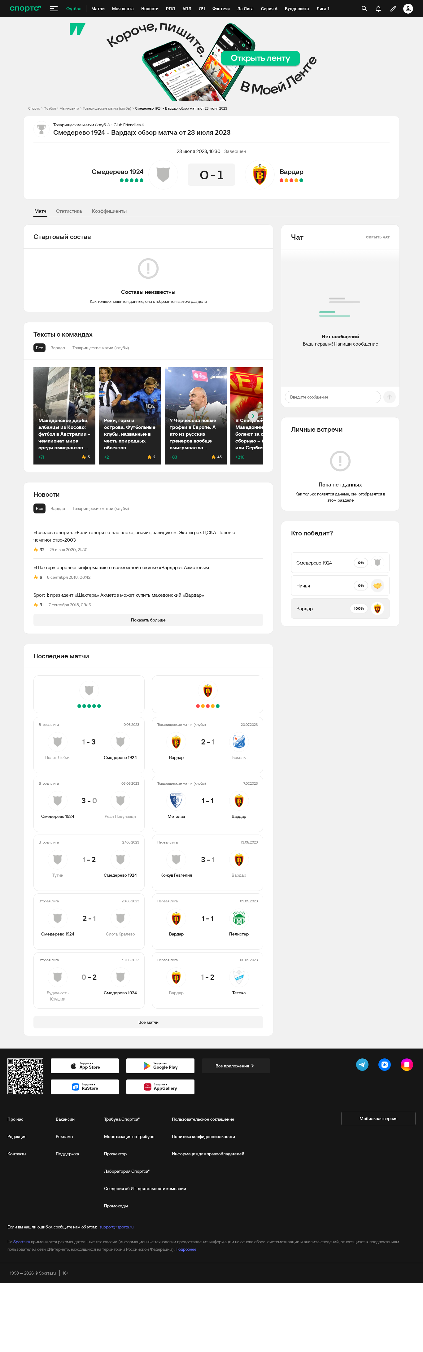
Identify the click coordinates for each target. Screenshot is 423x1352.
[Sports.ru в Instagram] (408, 1065)
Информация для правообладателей (208, 1154)
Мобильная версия (378, 1118)
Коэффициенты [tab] (109, 211)
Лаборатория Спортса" (127, 1171)
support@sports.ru (116, 1227)
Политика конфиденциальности (203, 1136)
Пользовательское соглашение (203, 1119)
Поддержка (67, 1154)
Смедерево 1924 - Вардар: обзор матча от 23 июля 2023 (181, 108)
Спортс (34, 108)
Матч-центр (69, 108)
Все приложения (232, 1066)
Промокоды (116, 1206)
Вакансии (65, 1119)
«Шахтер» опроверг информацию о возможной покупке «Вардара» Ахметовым (121, 567)
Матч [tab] (40, 211)
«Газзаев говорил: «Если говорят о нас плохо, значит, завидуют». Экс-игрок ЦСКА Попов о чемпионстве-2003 (134, 536)
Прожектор (115, 1154)
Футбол (50, 108)
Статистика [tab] (69, 211)
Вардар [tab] (57, 508)
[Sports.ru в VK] (385, 1065)
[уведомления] (378, 8)
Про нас (15, 1119)
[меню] (53, 8)
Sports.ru (21, 1242)
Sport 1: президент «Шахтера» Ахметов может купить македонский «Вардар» (118, 595)
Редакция (16, 1136)
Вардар (291, 171)
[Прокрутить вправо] (253, 416)
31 (42, 605)
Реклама (64, 1136)
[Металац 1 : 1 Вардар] (296, 180)
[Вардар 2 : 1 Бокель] (301, 180)
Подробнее (186, 1249)
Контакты (16, 1154)
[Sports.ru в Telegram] (363, 1065)
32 (42, 549)
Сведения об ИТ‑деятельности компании (145, 1188)
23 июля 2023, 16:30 (198, 151)
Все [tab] (39, 508)
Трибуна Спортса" (122, 1119)
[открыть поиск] (364, 8)
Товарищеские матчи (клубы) (107, 108)
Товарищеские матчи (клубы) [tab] (100, 508)
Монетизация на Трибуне (129, 1136)
